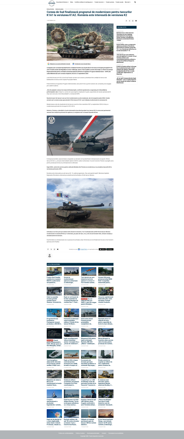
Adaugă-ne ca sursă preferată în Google (60, 64)
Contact (104, 433)
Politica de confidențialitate (66, 433)
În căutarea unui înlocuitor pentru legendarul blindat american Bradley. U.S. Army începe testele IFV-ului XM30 (105, 382)
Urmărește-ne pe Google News (82, 64)
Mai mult (127, 2)
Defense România (50, 9)
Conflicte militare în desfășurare (83, 2)
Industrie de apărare (59, 9)
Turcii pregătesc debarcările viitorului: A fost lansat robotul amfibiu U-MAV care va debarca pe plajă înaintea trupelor (54, 362)
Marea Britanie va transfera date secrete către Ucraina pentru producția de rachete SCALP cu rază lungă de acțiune (105, 341)
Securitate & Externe (61, 2)
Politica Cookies (80, 433)
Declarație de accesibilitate (116, 433)
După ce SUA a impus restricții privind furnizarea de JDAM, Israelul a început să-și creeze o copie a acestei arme (71, 362)
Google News (83, 249)
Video (71, 2)
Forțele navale (119, 2)
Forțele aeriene (110, 2)
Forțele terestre (99, 2)
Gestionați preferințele (93, 433)
